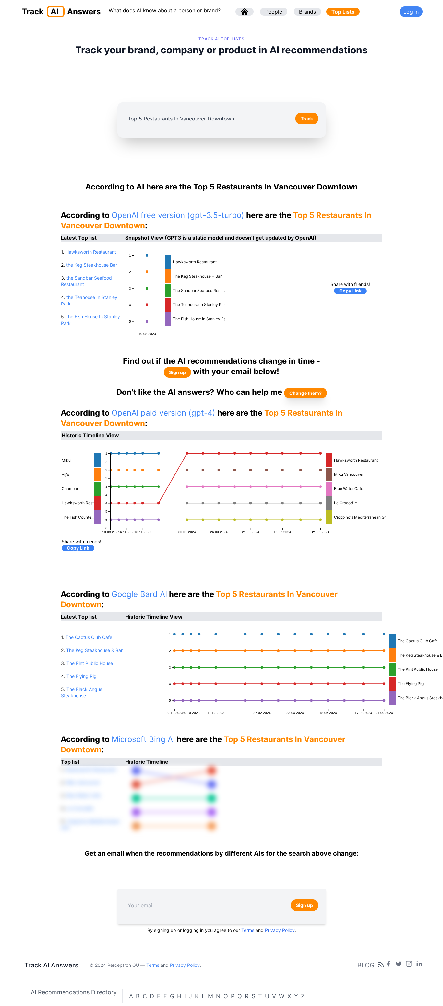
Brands (307, 11)
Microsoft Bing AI (143, 739)
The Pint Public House (89, 663)
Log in (411, 11)
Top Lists (342, 11)
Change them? (305, 393)
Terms (247, 930)
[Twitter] (398, 965)
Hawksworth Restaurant (91, 252)
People (273, 11)
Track (307, 118)
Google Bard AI (139, 594)
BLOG (366, 965)
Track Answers (61, 11)
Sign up (177, 372)
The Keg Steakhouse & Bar (94, 650)
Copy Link (350, 290)
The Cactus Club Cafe (89, 637)
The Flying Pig (81, 676)
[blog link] (409, 965)
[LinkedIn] (419, 965)
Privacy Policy (280, 930)
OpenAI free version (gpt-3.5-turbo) (178, 215)
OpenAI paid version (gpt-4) (163, 412)
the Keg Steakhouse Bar (91, 265)
